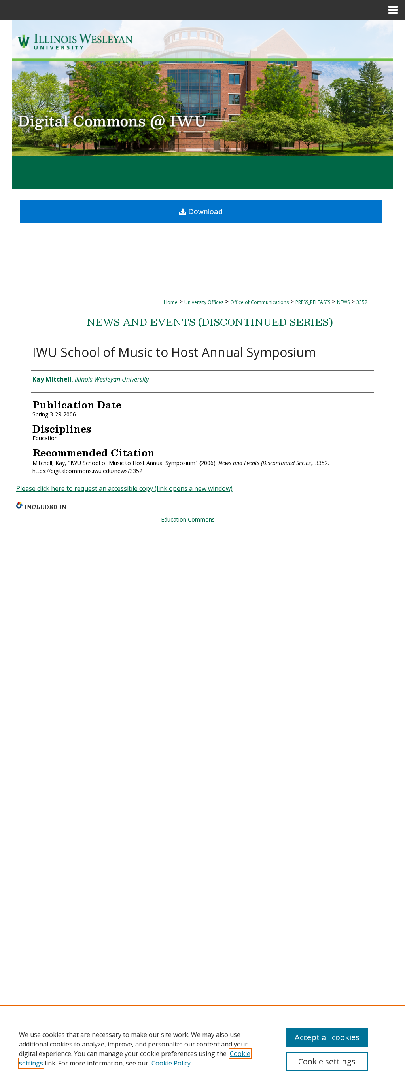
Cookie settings (327, 1061)
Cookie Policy (171, 1063)
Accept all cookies (327, 1037)
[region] (202, 1048)
